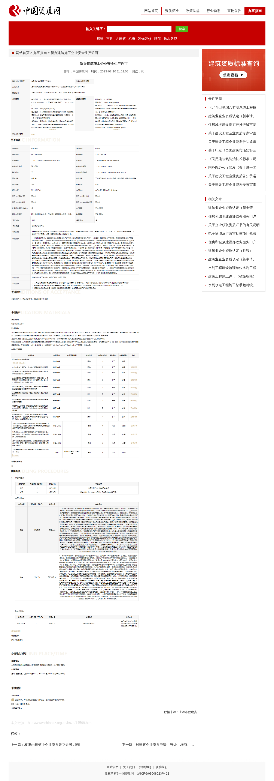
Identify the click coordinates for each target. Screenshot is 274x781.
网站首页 (151, 11)
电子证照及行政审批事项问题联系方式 (237, 233)
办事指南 (255, 11)
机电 (131, 39)
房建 (100, 39)
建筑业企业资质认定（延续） (230, 250)
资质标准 (172, 11)
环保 (157, 39)
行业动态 (213, 11)
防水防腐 (170, 39)
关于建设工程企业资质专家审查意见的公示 (240, 133)
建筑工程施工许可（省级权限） (232, 276)
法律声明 (145, 767)
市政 (109, 39)
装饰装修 (145, 39)
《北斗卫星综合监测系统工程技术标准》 (239, 107)
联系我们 (161, 767)
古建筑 (121, 39)
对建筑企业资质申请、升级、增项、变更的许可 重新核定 (179, 744)
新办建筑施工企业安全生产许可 (74, 53)
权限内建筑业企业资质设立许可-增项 (52, 744)
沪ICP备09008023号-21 (153, 773)
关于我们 (129, 767)
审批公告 (234, 11)
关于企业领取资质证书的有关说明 (234, 225)
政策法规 (193, 11)
